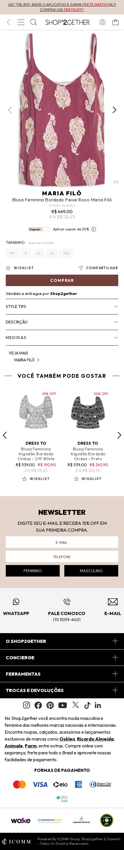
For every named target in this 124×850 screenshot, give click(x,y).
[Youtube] (62, 705)
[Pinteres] (50, 705)
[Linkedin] (98, 705)
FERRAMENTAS (23, 674)
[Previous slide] (4, 435)
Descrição (17, 322)
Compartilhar (102, 268)
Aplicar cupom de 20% (71, 229)
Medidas (16, 337)
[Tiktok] (87, 705)
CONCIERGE (20, 657)
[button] (114, 109)
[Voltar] (8, 22)
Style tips (16, 306)
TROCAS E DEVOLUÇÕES (35, 690)
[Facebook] (38, 705)
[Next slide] (119, 435)
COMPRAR (62, 280)
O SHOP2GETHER (26, 641)
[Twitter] (75, 705)
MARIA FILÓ (62, 193)
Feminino (33, 570)
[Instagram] (26, 705)
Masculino (91, 570)
